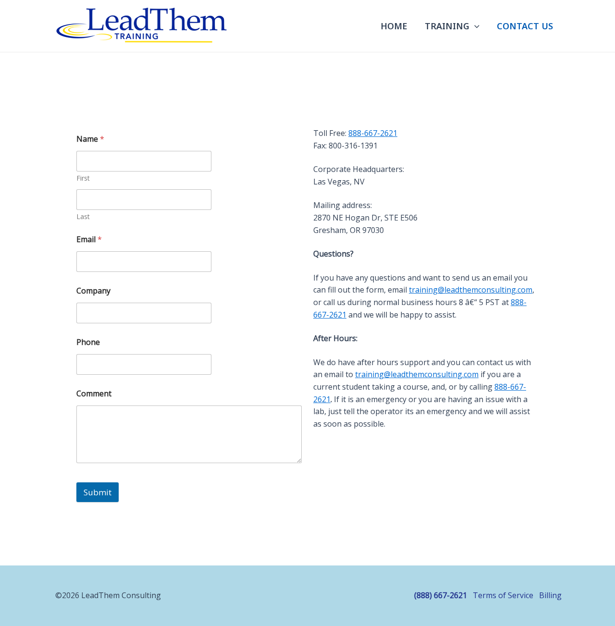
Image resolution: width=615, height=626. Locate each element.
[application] (474, 26)
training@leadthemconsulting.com (470, 289)
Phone (88, 342)
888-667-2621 (372, 133)
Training (447, 26)
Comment (93, 393)
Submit (97, 492)
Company (93, 290)
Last (83, 216)
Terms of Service (503, 595)
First (83, 178)
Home (394, 26)
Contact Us (525, 26)
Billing (550, 595)
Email (89, 239)
